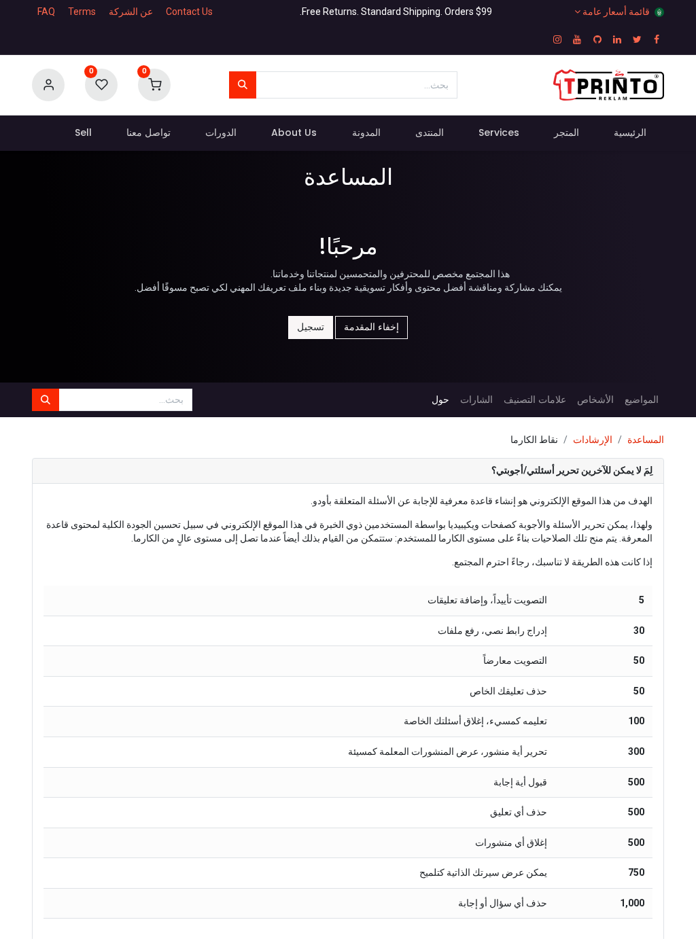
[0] (154, 84)
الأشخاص (595, 399)
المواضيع (642, 399)
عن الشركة (131, 11)
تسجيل (310, 327)
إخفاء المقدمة (371, 327)
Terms (82, 11)
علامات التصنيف (535, 399)
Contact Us (189, 11)
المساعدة (645, 439)
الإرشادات (592, 439)
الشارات (476, 399)
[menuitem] (630, 133)
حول (440, 399)
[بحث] (242, 85)
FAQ (46, 11)
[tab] (348, 471)
